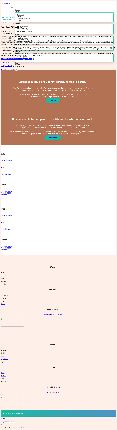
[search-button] (20, 21)
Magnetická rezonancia (24, 31)
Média (19, 20)
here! (28, 428)
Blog (16, 63)
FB (10, 33)
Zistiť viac (53, 100)
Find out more (52, 138)
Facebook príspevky (23, 18)
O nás (17, 11)
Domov (17, 10)
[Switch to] (20, 66)
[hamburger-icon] (12, 7)
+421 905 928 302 (7, 161)
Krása (17, 35)
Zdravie (17, 23)
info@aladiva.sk (6, 174)
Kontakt (17, 65)
